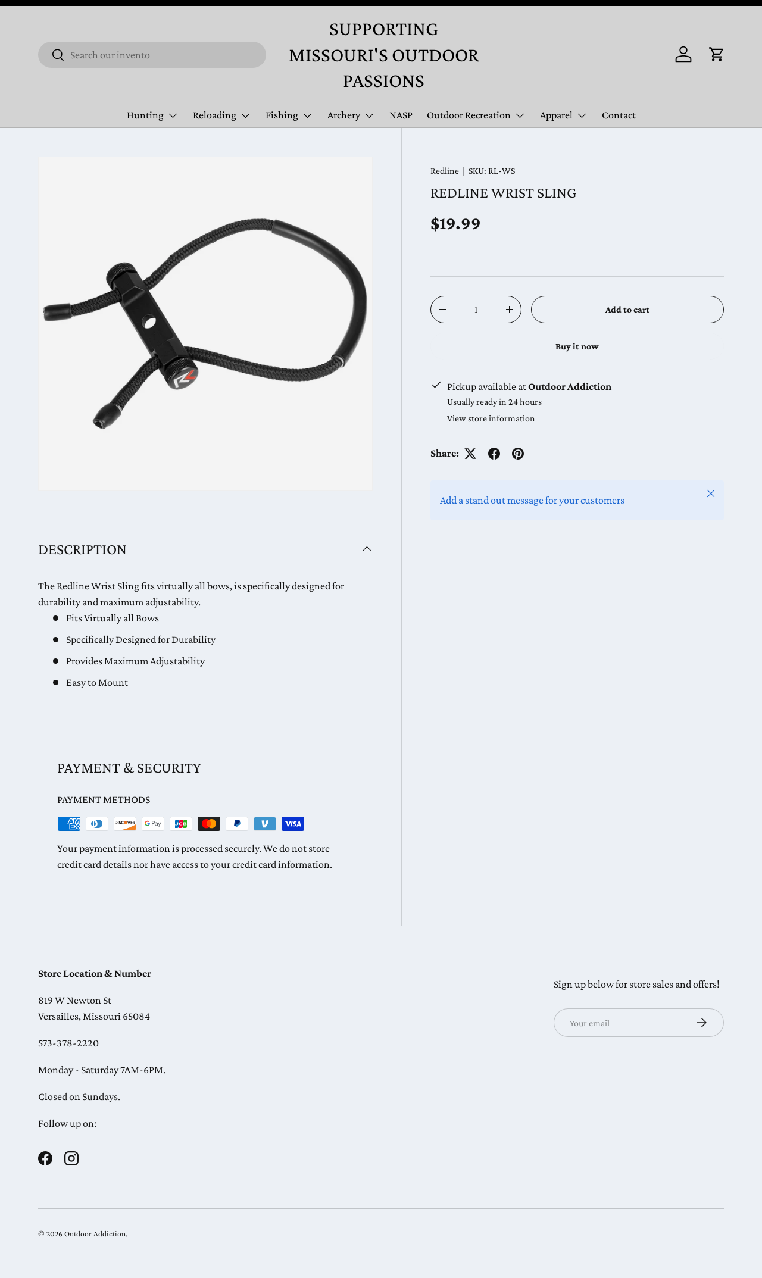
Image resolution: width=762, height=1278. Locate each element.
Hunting (145, 115)
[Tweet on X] (470, 453)
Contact (619, 115)
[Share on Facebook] (494, 453)
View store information (491, 418)
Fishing (282, 115)
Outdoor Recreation (469, 115)
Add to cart (627, 309)
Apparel (556, 115)
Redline (444, 170)
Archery (343, 115)
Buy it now (577, 346)
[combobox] (152, 55)
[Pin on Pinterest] (518, 453)
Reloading (214, 115)
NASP (401, 115)
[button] (717, 54)
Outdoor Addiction (95, 1233)
